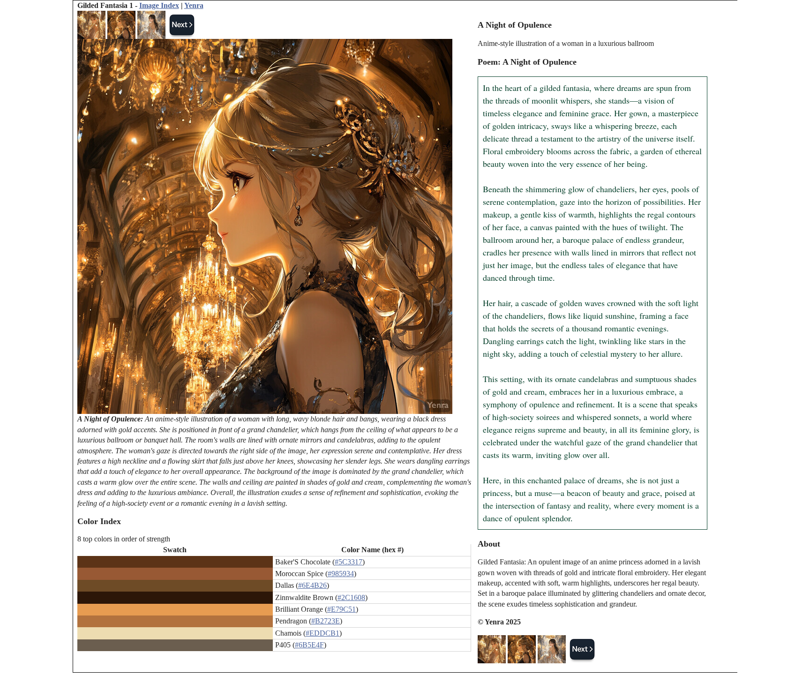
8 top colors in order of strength (123, 539)
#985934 (341, 574)
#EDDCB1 (322, 633)
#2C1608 (351, 597)
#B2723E (325, 621)
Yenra (193, 5)
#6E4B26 (312, 585)
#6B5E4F (309, 645)
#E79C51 (341, 609)
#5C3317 (348, 562)
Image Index (159, 5)
